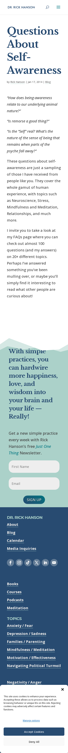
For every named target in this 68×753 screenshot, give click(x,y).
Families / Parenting (26, 641)
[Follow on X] (36, 562)
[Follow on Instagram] (19, 562)
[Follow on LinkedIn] (45, 562)
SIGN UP (34, 499)
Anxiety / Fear (20, 625)
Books (12, 583)
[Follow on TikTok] (28, 562)
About (12, 524)
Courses (14, 591)
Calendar (15, 540)
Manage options (31, 720)
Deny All (34, 742)
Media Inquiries (21, 548)
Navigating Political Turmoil (34, 665)
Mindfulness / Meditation (31, 649)
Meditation (17, 607)
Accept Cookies (34, 732)
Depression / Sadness (26, 633)
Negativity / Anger (24, 682)
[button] (62, 689)
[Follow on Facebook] (10, 562)
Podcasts (15, 599)
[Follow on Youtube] (54, 562)
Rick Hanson (17, 82)
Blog (48, 82)
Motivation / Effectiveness (31, 657)
